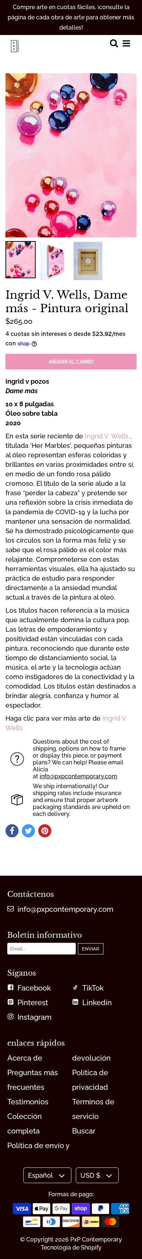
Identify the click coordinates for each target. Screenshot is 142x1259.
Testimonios (27, 1101)
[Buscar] (113, 43)
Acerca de (24, 1058)
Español (40, 1175)
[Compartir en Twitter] (28, 830)
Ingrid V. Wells (107, 436)
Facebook (34, 988)
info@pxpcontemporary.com (78, 776)
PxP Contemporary (96, 1239)
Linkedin (97, 1002)
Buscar (83, 1131)
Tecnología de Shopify (71, 1247)
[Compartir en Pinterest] (44, 830)
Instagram (34, 1017)
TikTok (93, 988)
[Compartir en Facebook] (12, 830)
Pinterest (32, 1002)
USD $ (90, 1175)
